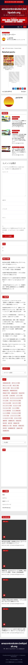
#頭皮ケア (6, 393)
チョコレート (17, 405)
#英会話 (5, 390)
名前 (4, 200)
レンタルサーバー (8, 418)
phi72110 (11, 38)
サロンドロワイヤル (8, 21)
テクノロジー (7, 408)
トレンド (4, 20)
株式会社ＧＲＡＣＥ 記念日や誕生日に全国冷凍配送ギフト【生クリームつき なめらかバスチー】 (14, 279)
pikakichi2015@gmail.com (17, 545)
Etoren (21, 393)
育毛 (15, 425)
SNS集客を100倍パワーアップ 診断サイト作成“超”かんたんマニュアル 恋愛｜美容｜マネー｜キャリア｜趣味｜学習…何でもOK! (13, 309)
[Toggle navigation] (18, 27)
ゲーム (5, 400)
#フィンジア (15, 388)
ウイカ (23, 91)
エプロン (5, 398)
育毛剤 (15, 21)
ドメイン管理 (16, 410)
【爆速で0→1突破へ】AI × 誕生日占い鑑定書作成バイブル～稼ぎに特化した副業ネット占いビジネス (13, 358)
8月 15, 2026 (15, 155)
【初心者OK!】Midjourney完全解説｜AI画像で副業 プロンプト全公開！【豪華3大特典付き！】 (13, 329)
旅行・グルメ (5, 521)
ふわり (5, 395)
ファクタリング (22, 20)
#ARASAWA (6, 383)
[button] (21, 26)
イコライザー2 (7, 91)
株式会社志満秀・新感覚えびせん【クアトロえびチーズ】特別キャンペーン (14, 542)
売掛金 (18, 420)
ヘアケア (6, 415)
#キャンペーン (7, 385)
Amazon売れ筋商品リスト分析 (16, 659)
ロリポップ (17, 418)
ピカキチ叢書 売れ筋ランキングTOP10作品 (14, 662)
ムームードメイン (14, 20)
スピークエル (19, 21)
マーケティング (15, 118)
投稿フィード (5, 501)
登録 (3, 495)
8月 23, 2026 (6, 545)
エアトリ (19, 395)
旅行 (10, 423)
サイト (4, 217)
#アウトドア (16, 383)
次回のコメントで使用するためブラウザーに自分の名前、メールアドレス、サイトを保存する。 (13, 230)
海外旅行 (16, 423)
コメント (5, 172)
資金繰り (19, 428)
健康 (5, 420)
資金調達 (6, 430)
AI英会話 (14, 393)
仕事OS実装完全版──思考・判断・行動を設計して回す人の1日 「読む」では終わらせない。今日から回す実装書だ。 (13, 322)
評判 (5, 428)
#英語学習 (13, 390)
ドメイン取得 (7, 410)
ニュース (8, 20)
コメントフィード (6, 504)
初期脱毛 (11, 420)
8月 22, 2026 (6, 603)
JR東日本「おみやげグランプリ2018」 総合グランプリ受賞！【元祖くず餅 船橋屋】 (14, 571)
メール (4, 209)
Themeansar (13, 656)
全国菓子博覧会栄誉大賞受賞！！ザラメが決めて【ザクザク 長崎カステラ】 (14, 600)
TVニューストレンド (6, 32)
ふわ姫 (12, 395)
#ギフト (16, 385)
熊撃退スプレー (7, 425)
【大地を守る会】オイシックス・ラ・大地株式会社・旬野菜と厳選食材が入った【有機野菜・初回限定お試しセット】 (13, 287)
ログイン (4, 498)
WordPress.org (6, 507)
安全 (5, 423)
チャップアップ (7, 405)
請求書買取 (11, 428)
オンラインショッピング (16, 398)
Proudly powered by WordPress (10, 655)
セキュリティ (17, 403)
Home (7, 659)
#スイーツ (6, 388)
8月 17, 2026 (15, 126)
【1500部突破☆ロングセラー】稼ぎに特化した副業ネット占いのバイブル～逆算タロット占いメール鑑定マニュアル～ (13, 351)
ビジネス (22, 147)
